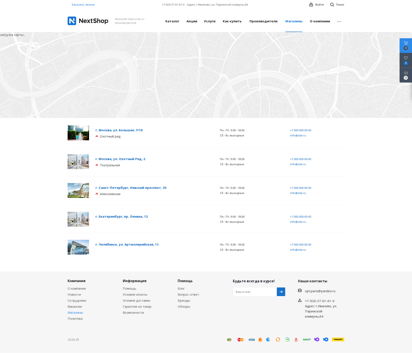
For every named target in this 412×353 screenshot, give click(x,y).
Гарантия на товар (137, 306)
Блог (181, 288)
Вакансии (75, 306)
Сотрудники (77, 300)
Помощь (129, 288)
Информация (135, 280)
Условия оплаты (135, 294)
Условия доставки (136, 300)
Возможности (133, 312)
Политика (75, 318)
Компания (77, 280)
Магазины (75, 312)
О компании (77, 288)
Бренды (184, 300)
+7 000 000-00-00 (300, 130)
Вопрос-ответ (188, 294)
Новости (74, 294)
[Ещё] (339, 21)
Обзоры (184, 306)
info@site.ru (298, 135)
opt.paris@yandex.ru (320, 291)
